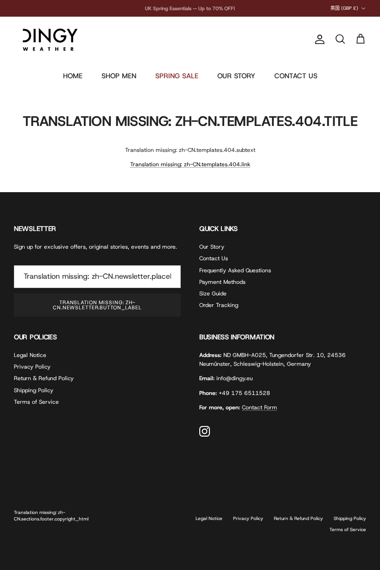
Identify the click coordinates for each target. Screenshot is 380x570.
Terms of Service (36, 402)
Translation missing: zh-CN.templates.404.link (190, 164)
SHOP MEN (118, 76)
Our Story (211, 247)
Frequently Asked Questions (235, 270)
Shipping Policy (33, 390)
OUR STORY (236, 76)
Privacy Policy (32, 366)
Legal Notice (30, 355)
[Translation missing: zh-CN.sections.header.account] (317, 39)
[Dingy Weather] (48, 39)
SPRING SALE (176, 76)
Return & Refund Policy (44, 378)
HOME (72, 76)
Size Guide (213, 293)
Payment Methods (222, 282)
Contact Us (213, 258)
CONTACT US (295, 76)
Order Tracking (218, 305)
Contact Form (259, 407)
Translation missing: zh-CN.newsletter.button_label (97, 305)
